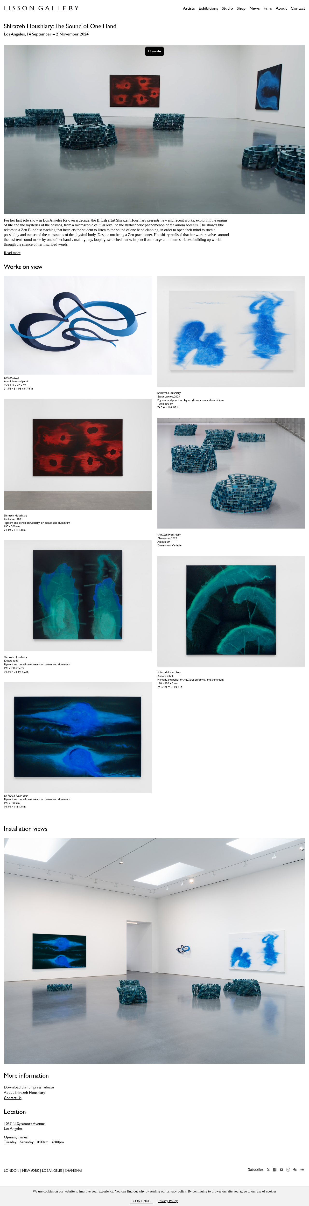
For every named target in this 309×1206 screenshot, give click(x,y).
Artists (189, 8)
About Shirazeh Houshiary (24, 1092)
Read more (12, 253)
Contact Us (12, 1097)
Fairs (268, 8)
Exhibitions (208, 8)
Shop (241, 8)
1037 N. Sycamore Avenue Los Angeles (24, 1126)
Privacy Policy (168, 1201)
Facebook (275, 1169)
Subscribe (255, 1169)
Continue (141, 1201)
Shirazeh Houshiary (131, 220)
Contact (298, 8)
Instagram (288, 1169)
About (281, 8)
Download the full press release (29, 1087)
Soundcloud (302, 1169)
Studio (227, 8)
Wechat (295, 1169)
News (254, 8)
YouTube (281, 1169)
